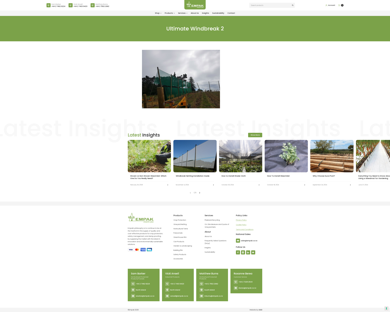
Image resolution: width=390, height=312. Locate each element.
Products (169, 13)
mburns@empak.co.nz (213, 296)
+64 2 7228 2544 (245, 282)
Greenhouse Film (180, 237)
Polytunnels (178, 233)
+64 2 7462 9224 (143, 284)
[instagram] (243, 252)
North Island (141, 290)
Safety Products (179, 254)
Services (182, 13)
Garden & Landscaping (182, 246)
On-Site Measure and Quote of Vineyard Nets (217, 225)
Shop (157, 13)
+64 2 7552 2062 (211, 284)
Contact (231, 13)
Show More (255, 135)
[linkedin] (248, 252)
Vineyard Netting (180, 224)
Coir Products (178, 241)
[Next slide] (199, 193)
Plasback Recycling (212, 220)
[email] (253, 252)
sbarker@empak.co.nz (145, 296)
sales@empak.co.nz (249, 241)
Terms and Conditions (244, 229)
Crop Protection (179, 220)
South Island (209, 290)
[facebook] (238, 252)
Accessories (178, 259)
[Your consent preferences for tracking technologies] (386, 308)
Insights (205, 13)
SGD (260, 310)
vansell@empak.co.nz (179, 296)
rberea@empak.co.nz (247, 288)
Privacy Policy (241, 220)
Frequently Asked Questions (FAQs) (215, 242)
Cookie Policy (241, 225)
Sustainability (218, 13)
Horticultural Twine (180, 229)
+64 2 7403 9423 (177, 284)
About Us (195, 13)
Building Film (178, 250)
